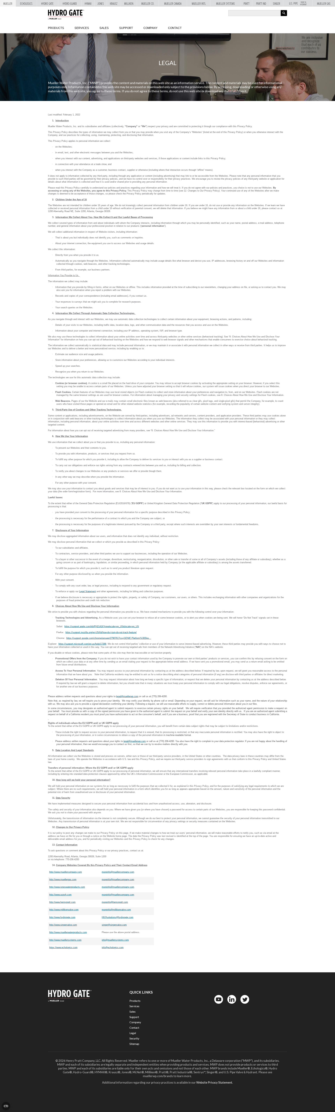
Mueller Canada (172, 3)
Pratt (247, 3)
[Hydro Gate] (66, 14)
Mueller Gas (323, 3)
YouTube (216, 1004)
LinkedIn (230, 1004)
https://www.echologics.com (63, 947)
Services (82, 28)
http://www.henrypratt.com (62, 902)
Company (150, 28)
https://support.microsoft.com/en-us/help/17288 (82, 644)
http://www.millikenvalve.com (64, 909)
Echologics (26, 3)
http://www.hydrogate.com (62, 917)
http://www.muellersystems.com (65, 940)
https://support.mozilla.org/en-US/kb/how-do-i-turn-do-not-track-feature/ (101, 632)
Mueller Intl (199, 3)
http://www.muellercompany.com (65, 872)
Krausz (113, 3)
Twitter (242, 1004)
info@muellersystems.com (115, 940)
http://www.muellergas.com (62, 879)
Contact (175, 28)
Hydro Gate (47, 3)
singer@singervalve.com (114, 924)
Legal (132, 1033)
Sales (104, 28)
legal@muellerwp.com (127, 696)
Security (134, 1038)
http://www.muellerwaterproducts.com (68, 932)
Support (126, 28)
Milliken (128, 3)
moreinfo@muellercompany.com (118, 872)
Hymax (88, 3)
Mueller (7, 3)
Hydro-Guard (70, 3)
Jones (100, 3)
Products (56, 28)
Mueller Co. (147, 3)
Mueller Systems (225, 3)
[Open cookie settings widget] (6, 1106)
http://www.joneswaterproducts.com (67, 887)
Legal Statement (87, 591)
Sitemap (134, 1043)
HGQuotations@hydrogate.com (117, 917)
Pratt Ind (261, 3)
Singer (276, 3)
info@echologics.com (113, 947)
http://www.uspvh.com (60, 894)
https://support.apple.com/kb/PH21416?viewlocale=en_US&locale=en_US (101, 626)
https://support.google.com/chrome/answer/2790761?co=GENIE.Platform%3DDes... (108, 638)
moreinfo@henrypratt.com (115, 902)
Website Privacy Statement (214, 1082)
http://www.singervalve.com (63, 924)
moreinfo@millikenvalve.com (116, 909)
